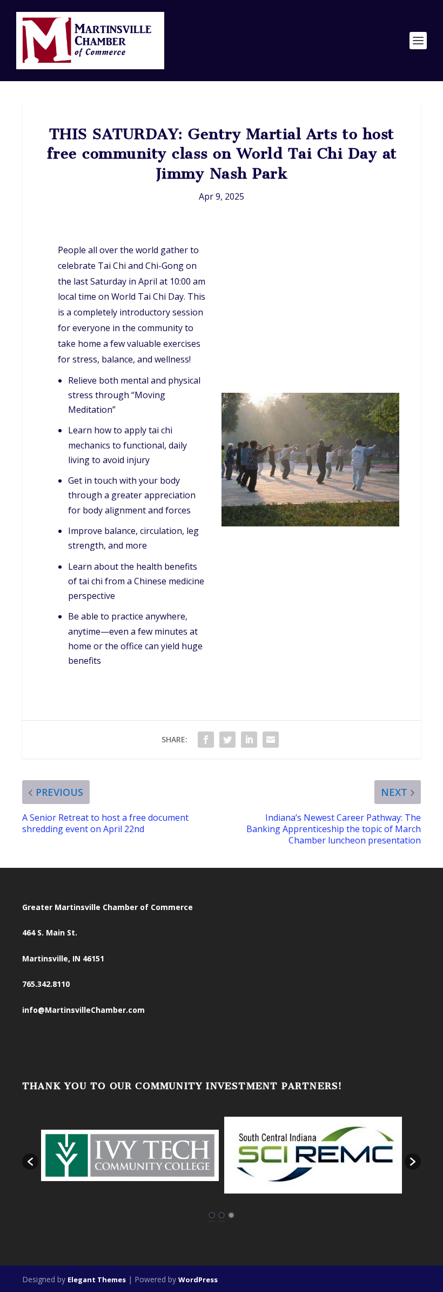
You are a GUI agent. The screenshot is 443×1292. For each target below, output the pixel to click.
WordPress (198, 1279)
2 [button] (221, 1215)
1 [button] (212, 1215)
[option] (130, 1156)
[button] (30, 1161)
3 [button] (231, 1215)
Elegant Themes (97, 1279)
